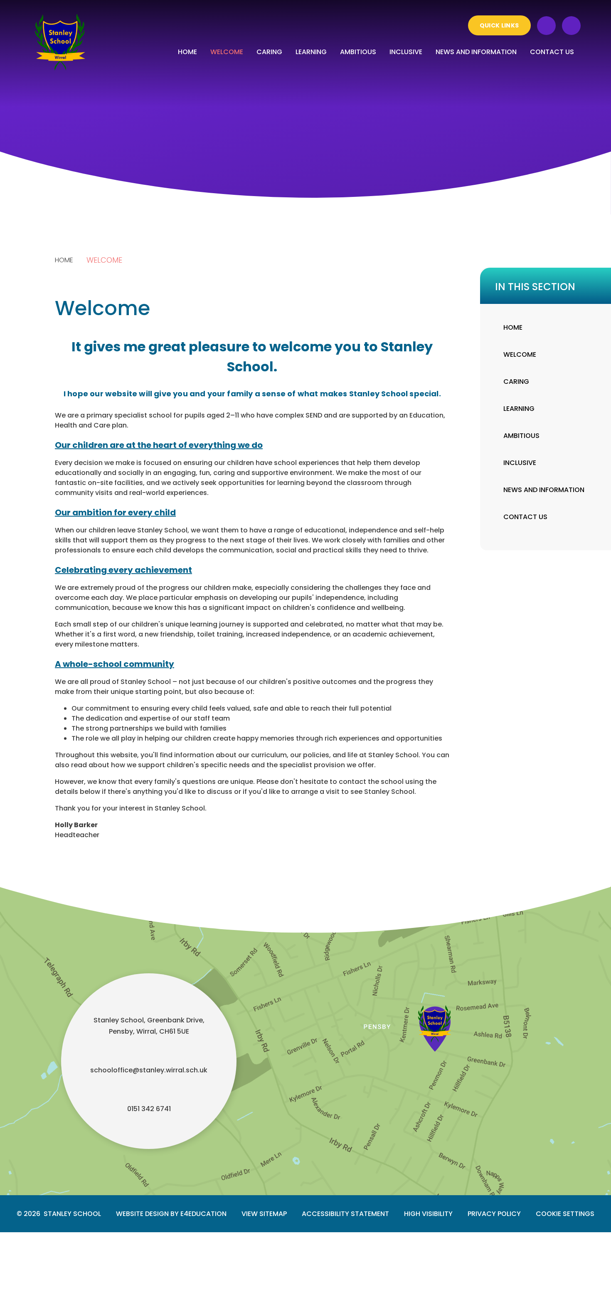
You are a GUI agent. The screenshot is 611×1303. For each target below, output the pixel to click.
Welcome (104, 260)
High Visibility (428, 1213)
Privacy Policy (494, 1213)
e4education (203, 1213)
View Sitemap (264, 1213)
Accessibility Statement (345, 1213)
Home (64, 260)
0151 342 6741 (149, 1109)
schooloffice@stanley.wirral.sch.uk (148, 1070)
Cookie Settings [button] (565, 1213)
